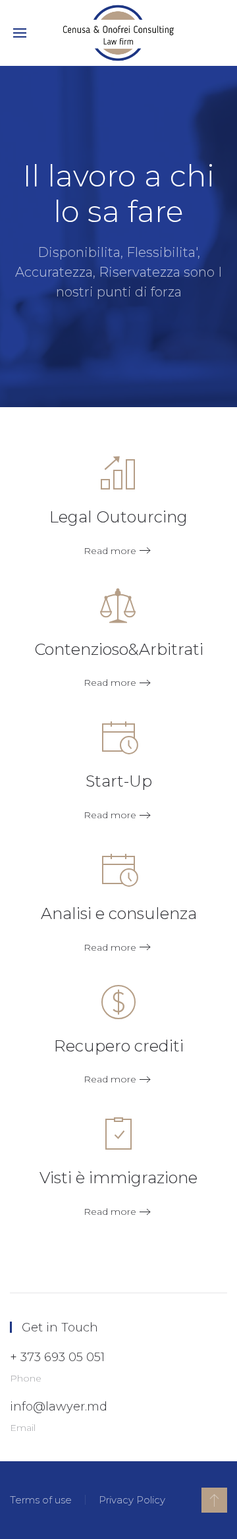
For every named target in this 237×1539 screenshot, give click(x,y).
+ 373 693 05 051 (57, 1357)
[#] (214, 1500)
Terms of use (41, 1500)
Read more (110, 551)
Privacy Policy (132, 1500)
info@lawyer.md (58, 1406)
